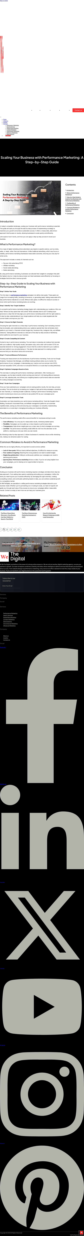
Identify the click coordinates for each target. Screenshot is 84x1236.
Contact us (78, 110)
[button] (42, 610)
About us (46, 110)
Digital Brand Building (9, 617)
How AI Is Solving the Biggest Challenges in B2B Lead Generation (51, 515)
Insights (56, 110)
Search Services (8, 615)
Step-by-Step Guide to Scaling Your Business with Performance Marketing (73, 198)
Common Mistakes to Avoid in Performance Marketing (72, 209)
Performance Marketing (10, 613)
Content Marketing (9, 619)
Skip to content (4, 0)
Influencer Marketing (9, 625)
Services (65, 110)
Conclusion (70, 213)
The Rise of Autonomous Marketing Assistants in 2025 (29, 515)
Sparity (82, 1235)
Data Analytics (7, 621)
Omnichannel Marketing (10, 623)
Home (37, 110)
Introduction (70, 190)
